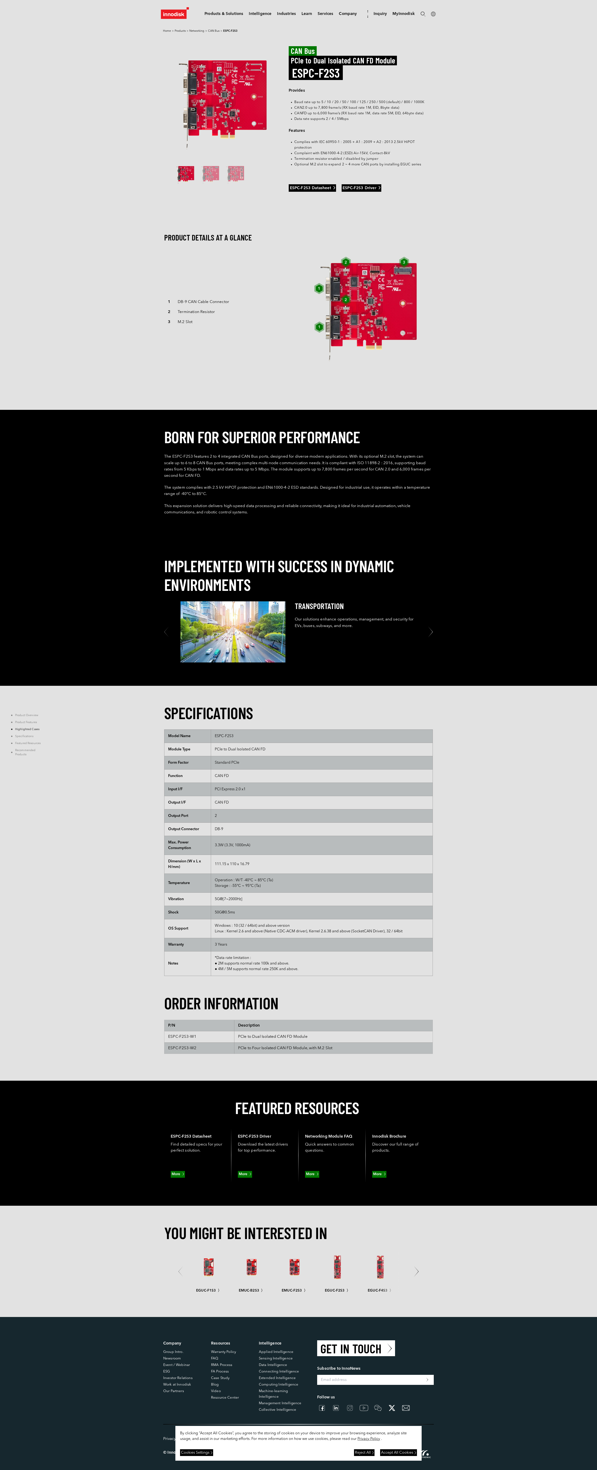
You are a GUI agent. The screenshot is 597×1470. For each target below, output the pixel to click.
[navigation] (260, 14)
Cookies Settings (195, 1453)
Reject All (363, 1453)
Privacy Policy (369, 1439)
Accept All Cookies (397, 1453)
